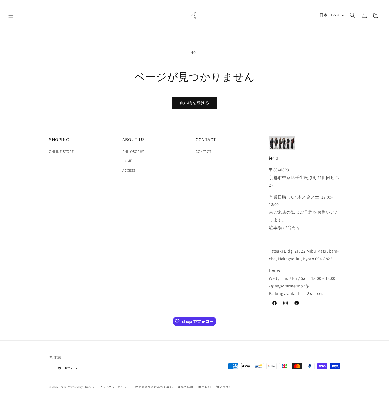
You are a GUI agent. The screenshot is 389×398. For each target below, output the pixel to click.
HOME (127, 160)
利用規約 (204, 387)
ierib (63, 387)
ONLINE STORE (61, 151)
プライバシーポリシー (114, 387)
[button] (11, 15)
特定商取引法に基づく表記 (154, 387)
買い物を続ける (194, 102)
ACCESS (128, 170)
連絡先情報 (185, 387)
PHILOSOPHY (133, 151)
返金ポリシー (225, 387)
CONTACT (203, 151)
